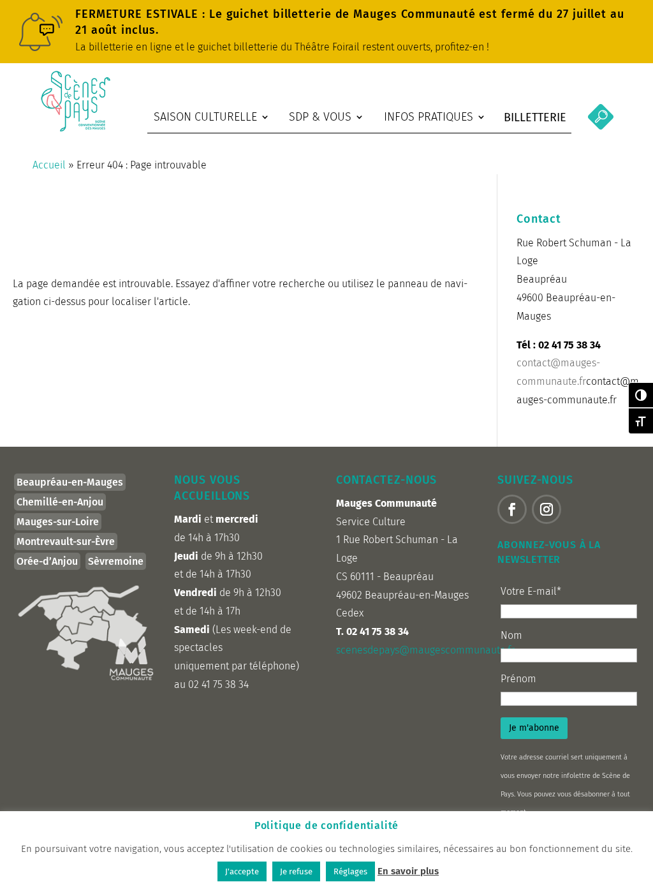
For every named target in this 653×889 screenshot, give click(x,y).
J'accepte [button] (242, 871)
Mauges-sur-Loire (58, 522)
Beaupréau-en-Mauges (70, 482)
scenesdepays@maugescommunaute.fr (425, 650)
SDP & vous (320, 117)
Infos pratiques (428, 117)
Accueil (49, 165)
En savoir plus (408, 871)
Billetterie (535, 117)
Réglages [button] (350, 871)
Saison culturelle (205, 117)
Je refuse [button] (296, 871)
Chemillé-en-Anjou (60, 502)
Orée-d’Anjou (47, 561)
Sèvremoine (115, 561)
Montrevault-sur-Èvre (66, 541)
